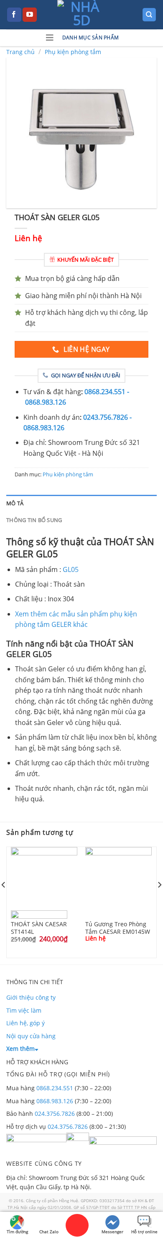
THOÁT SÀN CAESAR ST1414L (39, 927)
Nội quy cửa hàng (31, 1036)
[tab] (81, 503)
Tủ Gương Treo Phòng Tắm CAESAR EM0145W (117, 927)
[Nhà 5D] (81, 14)
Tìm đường (17, 1231)
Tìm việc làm (23, 1010)
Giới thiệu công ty (31, 997)
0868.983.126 (54, 1101)
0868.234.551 (54, 1088)
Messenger (112, 1231)
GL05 (71, 569)
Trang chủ (20, 52)
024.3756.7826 (55, 1113)
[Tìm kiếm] (149, 15)
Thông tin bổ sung (34, 520)
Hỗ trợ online (144, 1231)
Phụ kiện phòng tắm (73, 52)
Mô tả (14, 503)
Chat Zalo (49, 1231)
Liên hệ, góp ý (25, 1023)
